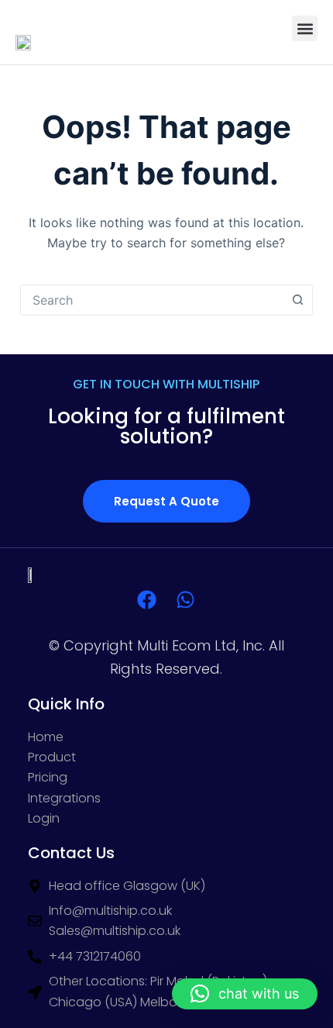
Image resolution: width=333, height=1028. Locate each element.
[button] (305, 28)
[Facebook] (147, 599)
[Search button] (297, 300)
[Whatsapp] (185, 599)
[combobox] (152, 300)
